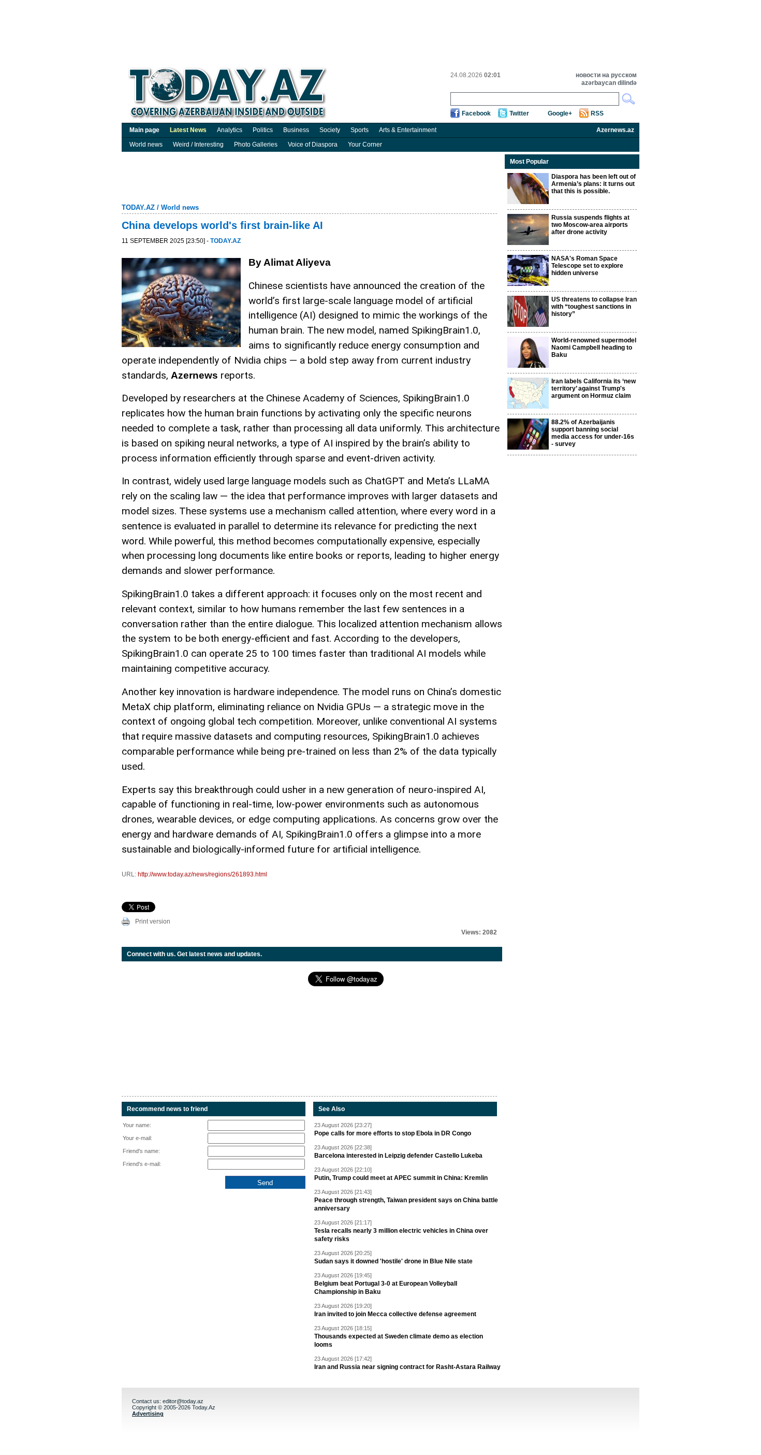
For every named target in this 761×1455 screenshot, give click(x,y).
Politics (263, 130)
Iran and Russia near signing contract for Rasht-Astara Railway (407, 1367)
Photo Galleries (255, 144)
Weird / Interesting (198, 144)
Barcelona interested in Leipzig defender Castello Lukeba (398, 1155)
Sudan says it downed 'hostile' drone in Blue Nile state (393, 1261)
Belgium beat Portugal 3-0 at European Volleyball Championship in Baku (385, 1287)
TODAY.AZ (138, 207)
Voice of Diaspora (313, 144)
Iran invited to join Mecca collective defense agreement (395, 1314)
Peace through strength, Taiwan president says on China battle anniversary (406, 1204)
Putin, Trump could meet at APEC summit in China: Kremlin (401, 1178)
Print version (152, 921)
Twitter (519, 113)
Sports (359, 130)
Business (296, 130)
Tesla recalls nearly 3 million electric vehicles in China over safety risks (401, 1235)
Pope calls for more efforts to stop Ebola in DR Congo (392, 1133)
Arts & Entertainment (407, 130)
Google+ (560, 113)
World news (146, 144)
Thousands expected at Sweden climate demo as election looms (398, 1340)
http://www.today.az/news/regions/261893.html (202, 874)
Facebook (476, 113)
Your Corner (365, 144)
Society (329, 130)
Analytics (229, 130)
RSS (597, 113)
